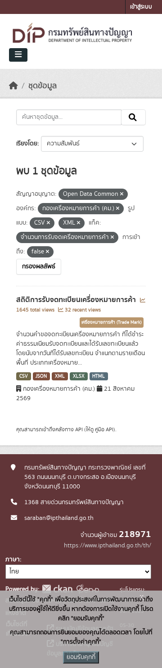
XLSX (79, 376)
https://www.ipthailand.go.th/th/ (107, 545)
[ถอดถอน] (121, 194)
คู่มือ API (104, 429)
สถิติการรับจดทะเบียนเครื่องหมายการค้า (77, 300)
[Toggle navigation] (18, 55)
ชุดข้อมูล (42, 86)
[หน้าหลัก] (13, 86)
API (79, 429)
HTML (98, 376)
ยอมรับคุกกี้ (81, 657)
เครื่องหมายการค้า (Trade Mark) (111, 322)
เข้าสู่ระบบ (141, 7)
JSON (41, 376)
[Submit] (133, 117)
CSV (23, 376)
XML (60, 376)
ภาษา (12, 559)
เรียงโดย (26, 143)
